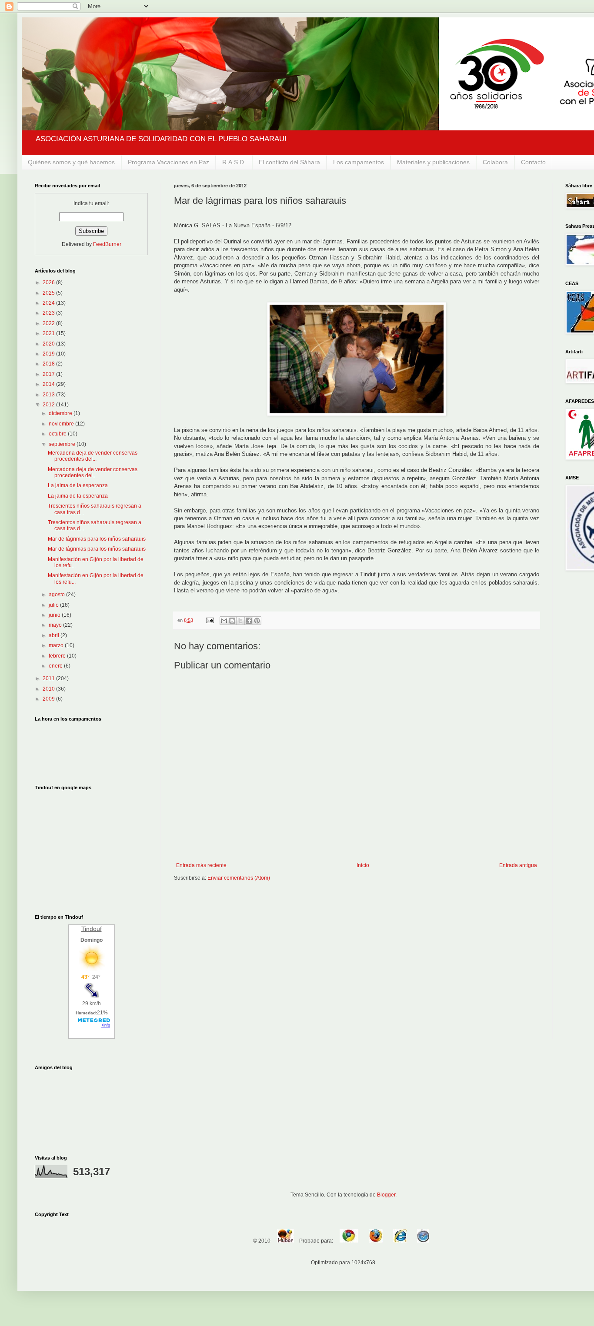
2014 (49, 384)
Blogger (386, 1195)
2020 (49, 344)
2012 (49, 405)
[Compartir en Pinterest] (257, 620)
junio (55, 615)
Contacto (533, 162)
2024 (49, 303)
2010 (49, 689)
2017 (49, 374)
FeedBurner (107, 244)
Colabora (495, 162)
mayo (56, 625)
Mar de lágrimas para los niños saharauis (97, 539)
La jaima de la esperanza (78, 485)
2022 (49, 323)
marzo (57, 645)
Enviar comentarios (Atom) (238, 878)
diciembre (61, 413)
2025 (49, 293)
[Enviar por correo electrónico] (224, 620)
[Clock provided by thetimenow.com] (91, 748)
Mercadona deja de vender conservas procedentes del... (92, 456)
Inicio (363, 865)
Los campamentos (358, 162)
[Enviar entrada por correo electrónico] (209, 620)
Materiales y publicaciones (433, 162)
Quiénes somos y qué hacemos (71, 162)
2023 (49, 313)
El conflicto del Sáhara (289, 162)
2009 (49, 699)
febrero (58, 656)
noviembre (62, 424)
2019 (49, 354)
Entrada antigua (518, 865)
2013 (49, 395)
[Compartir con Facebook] (248, 620)
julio (54, 605)
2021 (49, 333)
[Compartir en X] (240, 620)
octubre (58, 434)
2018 (49, 364)
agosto (57, 595)
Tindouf (91, 928)
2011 (49, 678)
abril (54, 635)
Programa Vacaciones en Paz (168, 162)
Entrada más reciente (201, 865)
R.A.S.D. (234, 162)
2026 (49, 282)
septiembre (63, 444)
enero (56, 666)
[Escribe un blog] (232, 620)
